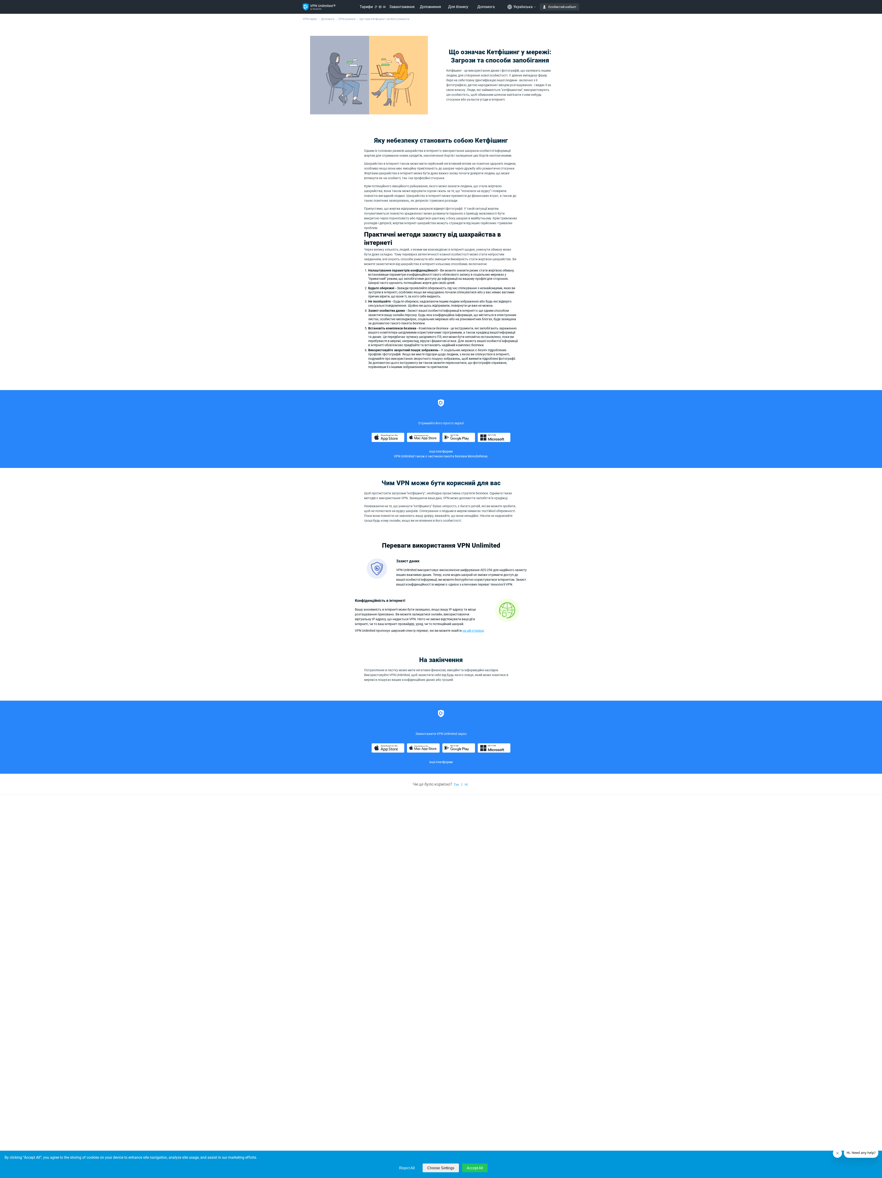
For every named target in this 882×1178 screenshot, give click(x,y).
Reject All (407, 1168)
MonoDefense (477, 456)
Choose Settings (440, 1168)
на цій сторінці (473, 630)
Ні (466, 784)
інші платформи (441, 451)
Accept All (475, 1168)
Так (456, 784)
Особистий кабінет (562, 7)
